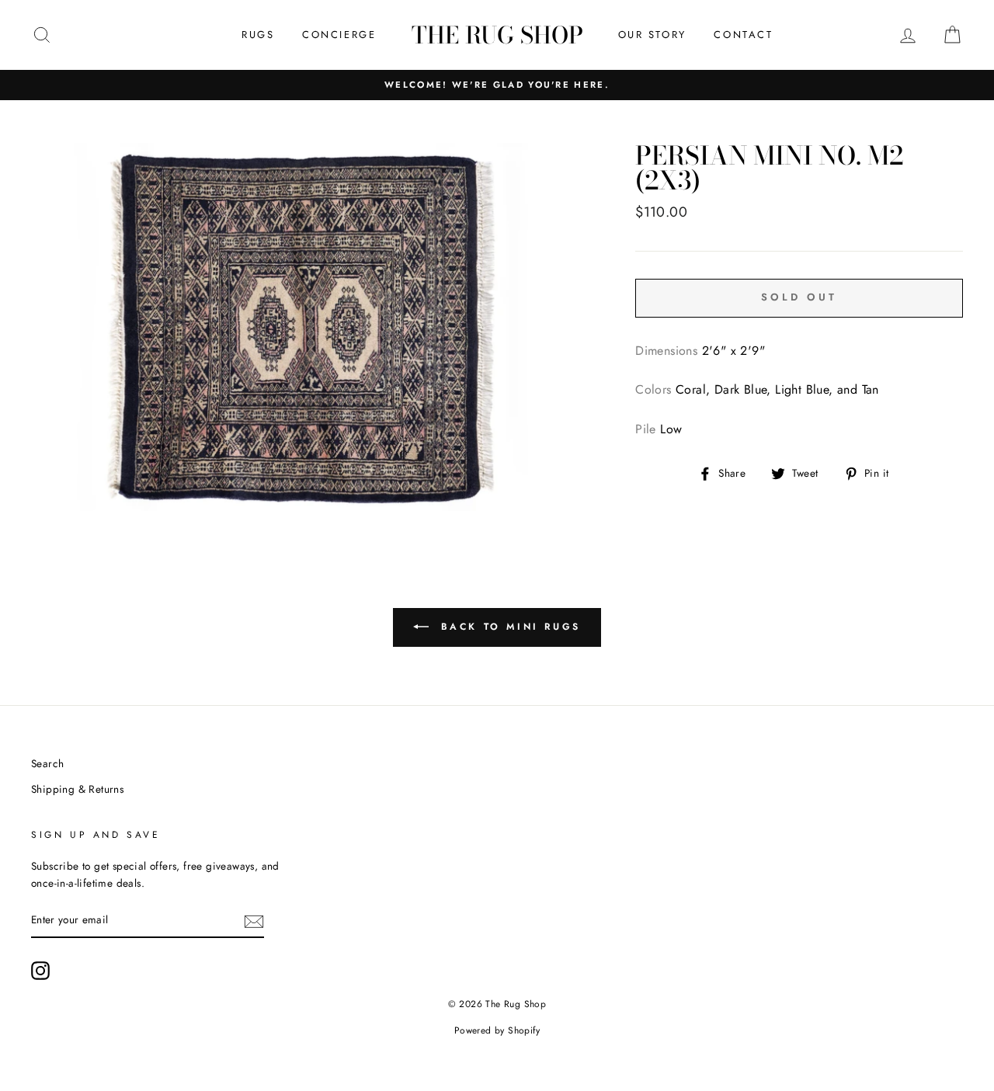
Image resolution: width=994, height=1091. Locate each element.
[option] (497, 85)
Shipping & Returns (77, 789)
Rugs (258, 34)
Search (47, 763)
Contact (743, 34)
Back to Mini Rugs (508, 627)
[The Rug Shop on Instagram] (40, 970)
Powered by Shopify (497, 1030)
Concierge (339, 34)
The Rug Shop (497, 35)
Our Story (652, 34)
